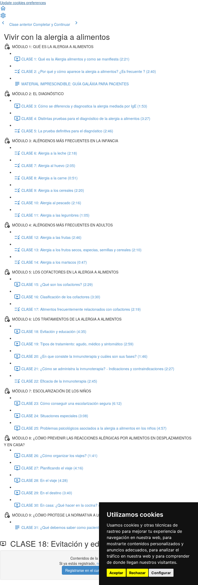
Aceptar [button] (116, 573)
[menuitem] (3, 17)
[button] (3, 9)
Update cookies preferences (23, 2)
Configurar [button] (161, 573)
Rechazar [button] (137, 573)
